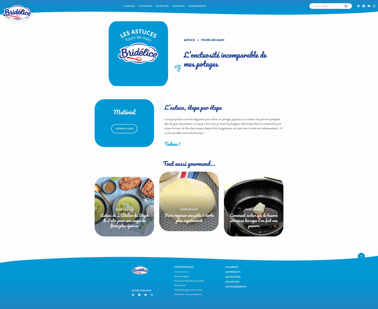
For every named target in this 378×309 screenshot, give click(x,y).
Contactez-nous (181, 271)
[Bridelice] (12, 7)
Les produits (145, 6)
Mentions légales (181, 276)
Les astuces (178, 6)
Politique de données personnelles (189, 280)
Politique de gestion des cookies (188, 289)
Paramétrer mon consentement (188, 294)
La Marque (129, 6)
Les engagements (197, 6)
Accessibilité (179, 285)
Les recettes (162, 6)
